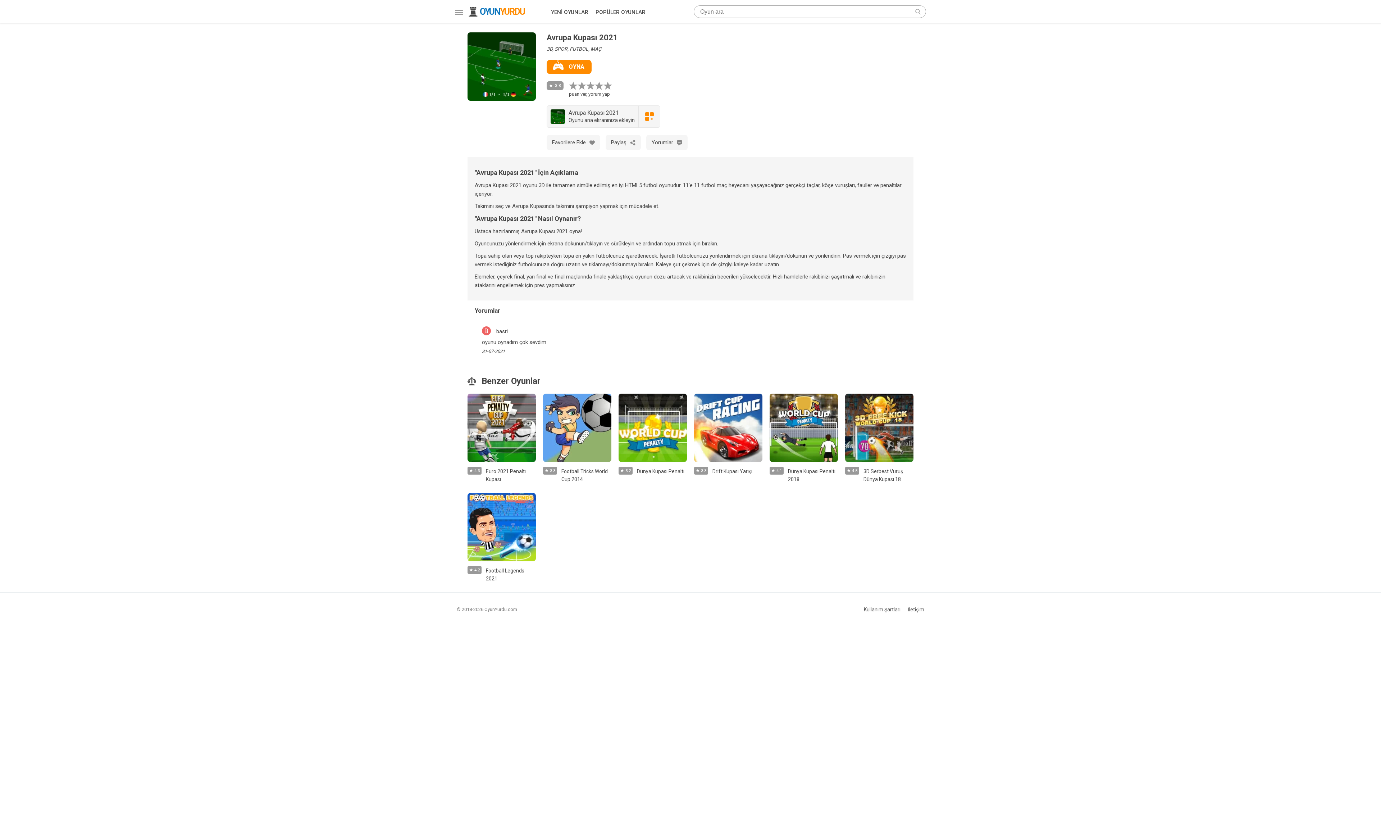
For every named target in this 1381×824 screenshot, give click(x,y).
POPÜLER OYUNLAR (621, 12)
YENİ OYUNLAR (569, 12)
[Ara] (918, 12)
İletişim (916, 609)
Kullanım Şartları (882, 609)
